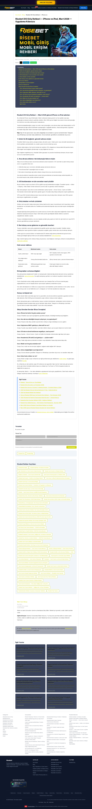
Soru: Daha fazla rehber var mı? (28, 102)
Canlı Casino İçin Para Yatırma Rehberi (47, 576)
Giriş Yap (83, 7)
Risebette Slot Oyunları (56, 766)
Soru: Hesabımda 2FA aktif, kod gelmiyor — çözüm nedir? (34, 96)
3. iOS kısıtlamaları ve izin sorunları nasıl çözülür (31, 74)
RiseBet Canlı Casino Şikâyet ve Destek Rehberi (29, 541)
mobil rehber (63, 358)
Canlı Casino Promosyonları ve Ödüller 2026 (54, 474)
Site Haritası (66, 793)
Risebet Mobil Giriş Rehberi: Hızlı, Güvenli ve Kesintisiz (31, 506)
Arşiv (72, 793)
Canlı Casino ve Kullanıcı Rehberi (26, 576)
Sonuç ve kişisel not (24, 84)
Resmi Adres (59, 793)
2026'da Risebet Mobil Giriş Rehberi (30, 392)
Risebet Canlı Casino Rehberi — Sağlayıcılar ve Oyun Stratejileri (33, 587)
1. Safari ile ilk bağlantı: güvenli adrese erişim (30, 71)
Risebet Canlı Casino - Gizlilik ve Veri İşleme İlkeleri (30, 478)
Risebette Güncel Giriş (56, 762)
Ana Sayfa (18, 15)
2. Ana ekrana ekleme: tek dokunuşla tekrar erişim (31, 72)
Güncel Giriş (52, 793)
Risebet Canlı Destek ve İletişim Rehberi (54, 471)
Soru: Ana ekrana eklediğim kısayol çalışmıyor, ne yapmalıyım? (36, 90)
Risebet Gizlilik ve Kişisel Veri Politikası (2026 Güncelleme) (32, 552)
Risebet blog (68, 628)
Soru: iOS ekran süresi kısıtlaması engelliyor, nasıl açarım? (35, 94)
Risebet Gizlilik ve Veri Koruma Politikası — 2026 (61, 552)
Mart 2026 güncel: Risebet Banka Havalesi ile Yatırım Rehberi (37, 408)
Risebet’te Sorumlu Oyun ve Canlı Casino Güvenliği (30, 488)
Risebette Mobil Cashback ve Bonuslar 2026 (57, 737)
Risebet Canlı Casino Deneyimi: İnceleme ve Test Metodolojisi (33, 555)
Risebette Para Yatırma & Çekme (10, 728)
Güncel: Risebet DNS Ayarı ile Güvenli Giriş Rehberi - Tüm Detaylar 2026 (40, 395)
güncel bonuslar (29, 276)
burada (24, 361)
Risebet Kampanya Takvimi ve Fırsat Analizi (34, 716)
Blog (23, 15)
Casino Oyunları (26, 793)
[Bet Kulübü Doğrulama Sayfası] (19, 784)
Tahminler (33, 7)
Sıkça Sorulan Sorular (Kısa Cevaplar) (28, 86)
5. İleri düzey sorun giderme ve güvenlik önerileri (31, 78)
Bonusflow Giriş (78, 793)
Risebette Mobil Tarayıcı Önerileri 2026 (55, 746)
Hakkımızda (13, 793)
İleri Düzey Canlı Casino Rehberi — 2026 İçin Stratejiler (31, 527)
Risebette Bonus (55, 764)
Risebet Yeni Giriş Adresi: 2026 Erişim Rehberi (29, 499)
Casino (4, 732)
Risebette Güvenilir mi (56, 772)
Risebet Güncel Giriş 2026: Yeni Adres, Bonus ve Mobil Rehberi (33, 513)
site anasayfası (56, 235)
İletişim (34, 772)
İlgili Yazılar (23, 104)
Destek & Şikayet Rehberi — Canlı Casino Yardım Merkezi (32, 548)
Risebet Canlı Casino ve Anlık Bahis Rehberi (57, 566)
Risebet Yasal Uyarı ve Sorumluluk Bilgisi (28, 481)
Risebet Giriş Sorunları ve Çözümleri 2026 (32, 385)
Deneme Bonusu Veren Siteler (46, 795)
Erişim (4, 736)
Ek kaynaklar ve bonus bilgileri (26, 82)
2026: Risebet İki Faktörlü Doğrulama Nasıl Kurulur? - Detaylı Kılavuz (39, 397)
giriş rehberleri (43, 373)
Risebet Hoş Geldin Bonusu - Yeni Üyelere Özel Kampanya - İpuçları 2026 (41, 402)
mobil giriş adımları (22, 241)
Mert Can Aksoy (22, 602)
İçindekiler (21, 67)
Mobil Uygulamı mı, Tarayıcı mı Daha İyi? (34, 736)
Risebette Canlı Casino (56, 768)
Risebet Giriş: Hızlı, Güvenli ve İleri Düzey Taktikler (30, 495)
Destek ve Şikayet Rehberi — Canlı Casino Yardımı (61, 548)
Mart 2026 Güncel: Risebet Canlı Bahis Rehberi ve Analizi (36, 405)
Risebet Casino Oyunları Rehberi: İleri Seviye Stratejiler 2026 (33, 509)
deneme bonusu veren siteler (45, 412)
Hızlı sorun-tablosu (23, 80)
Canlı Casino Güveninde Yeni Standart (55, 495)
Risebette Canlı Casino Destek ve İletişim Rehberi (30, 580)
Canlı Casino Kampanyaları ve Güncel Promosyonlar (31, 566)
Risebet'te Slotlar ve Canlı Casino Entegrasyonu (29, 569)
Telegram (26, 62)
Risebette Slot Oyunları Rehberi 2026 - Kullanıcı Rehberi (36, 400)
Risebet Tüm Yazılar (53, 590)
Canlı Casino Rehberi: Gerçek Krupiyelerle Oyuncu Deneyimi (33, 562)
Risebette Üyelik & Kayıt (8, 726)
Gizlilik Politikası (40, 793)
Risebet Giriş (21, 453)
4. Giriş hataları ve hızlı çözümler (27, 76)
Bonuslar (19, 793)
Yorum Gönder (71, 447)
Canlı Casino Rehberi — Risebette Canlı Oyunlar (52, 573)
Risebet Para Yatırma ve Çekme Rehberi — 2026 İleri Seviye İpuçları (34, 538)
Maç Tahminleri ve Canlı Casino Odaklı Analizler (30, 471)
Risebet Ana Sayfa (22, 467)
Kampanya (5, 734)
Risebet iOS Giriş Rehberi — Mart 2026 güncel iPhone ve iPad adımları (36, 69)
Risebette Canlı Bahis (56, 770)
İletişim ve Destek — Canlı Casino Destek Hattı (29, 474)
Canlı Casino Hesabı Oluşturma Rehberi (27, 573)
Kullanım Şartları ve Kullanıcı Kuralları (39, 467)
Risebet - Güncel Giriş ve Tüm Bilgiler (30, 382)
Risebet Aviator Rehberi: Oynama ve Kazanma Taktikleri (31, 590)
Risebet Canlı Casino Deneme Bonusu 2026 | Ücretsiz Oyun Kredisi (34, 516)
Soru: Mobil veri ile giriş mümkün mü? (29, 98)
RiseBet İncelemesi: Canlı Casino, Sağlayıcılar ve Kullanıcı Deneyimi (34, 534)
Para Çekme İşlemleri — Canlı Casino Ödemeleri (29, 559)
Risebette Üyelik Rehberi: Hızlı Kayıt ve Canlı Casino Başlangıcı (33, 545)
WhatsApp (33, 62)
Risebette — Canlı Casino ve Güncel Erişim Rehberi (56, 559)
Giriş (4, 729)
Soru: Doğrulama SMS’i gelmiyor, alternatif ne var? (33, 92)
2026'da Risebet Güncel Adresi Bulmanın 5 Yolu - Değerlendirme (38, 390)
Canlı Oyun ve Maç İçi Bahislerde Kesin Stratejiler (58, 478)
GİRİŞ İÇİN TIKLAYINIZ (46, 2)
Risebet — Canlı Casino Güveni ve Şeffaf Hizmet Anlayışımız (32, 492)
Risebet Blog (30, 453)
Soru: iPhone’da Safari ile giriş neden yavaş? (31, 88)
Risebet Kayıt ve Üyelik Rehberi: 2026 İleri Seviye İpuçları (32, 531)
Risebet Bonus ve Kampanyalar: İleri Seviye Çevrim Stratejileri (33, 502)
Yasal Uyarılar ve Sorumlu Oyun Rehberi (60, 555)
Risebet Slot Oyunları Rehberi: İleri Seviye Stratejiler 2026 (32, 520)
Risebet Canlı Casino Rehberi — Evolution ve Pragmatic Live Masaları (34, 485)
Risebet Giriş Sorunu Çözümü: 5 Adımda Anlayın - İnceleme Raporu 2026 (40, 387)
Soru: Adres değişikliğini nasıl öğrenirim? (30, 100)
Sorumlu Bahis (31, 806)
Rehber (4, 731)
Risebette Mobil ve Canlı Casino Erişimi (54, 569)
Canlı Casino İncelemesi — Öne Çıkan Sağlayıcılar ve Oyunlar (33, 583)
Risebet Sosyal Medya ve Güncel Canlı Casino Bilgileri (31, 523)
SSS (47, 802)
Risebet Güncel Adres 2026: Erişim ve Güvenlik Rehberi (57, 499)
